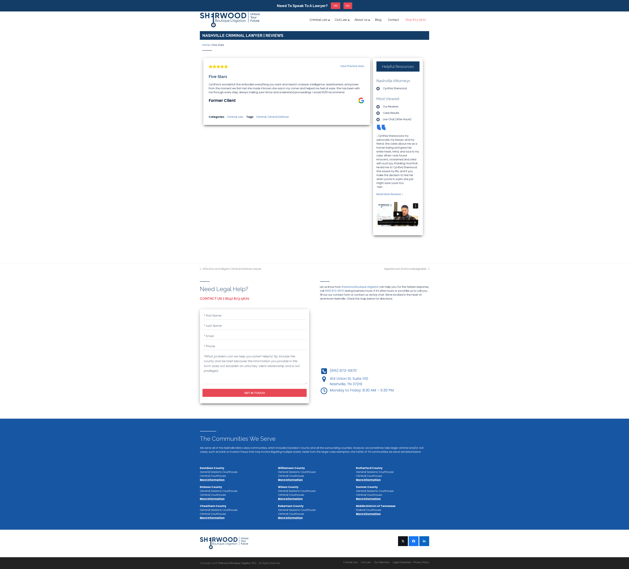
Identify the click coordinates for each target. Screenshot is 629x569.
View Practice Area (352, 66)
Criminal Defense (278, 117)
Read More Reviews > (389, 194)
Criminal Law (350, 562)
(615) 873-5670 (334, 291)
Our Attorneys (382, 562)
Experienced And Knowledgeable (405, 269)
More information (212, 480)
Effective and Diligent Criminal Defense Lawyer (230, 269)
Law (240, 117)
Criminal (232, 117)
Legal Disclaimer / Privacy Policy (411, 562)
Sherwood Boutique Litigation (360, 287)
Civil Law (366, 562)
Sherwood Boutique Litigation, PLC (237, 563)
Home (206, 45)
